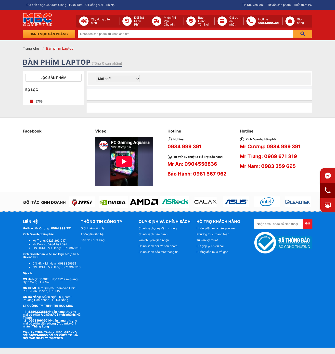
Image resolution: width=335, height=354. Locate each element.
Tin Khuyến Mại (253, 5)
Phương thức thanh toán (212, 234)
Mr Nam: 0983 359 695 (268, 166)
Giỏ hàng (300, 21)
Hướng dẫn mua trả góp (212, 252)
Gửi (307, 223)
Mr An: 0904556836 (192, 164)
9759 (39, 101)
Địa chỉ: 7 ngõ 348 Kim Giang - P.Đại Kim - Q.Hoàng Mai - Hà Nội (70, 5)
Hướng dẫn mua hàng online (215, 228)
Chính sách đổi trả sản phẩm (158, 246)
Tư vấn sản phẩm (279, 5)
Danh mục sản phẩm (48, 34)
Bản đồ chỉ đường (92, 240)
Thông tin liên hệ (92, 234)
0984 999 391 (185, 146)
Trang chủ (31, 48)
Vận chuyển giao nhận (154, 240)
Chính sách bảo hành (153, 234)
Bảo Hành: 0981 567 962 (197, 174)
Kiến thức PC (303, 5)
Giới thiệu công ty (93, 228)
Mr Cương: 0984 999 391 (270, 146)
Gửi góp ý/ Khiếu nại (210, 246)
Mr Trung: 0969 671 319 (268, 156)
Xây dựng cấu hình (100, 21)
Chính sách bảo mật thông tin (159, 252)
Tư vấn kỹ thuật (207, 240)
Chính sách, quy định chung (158, 228)
